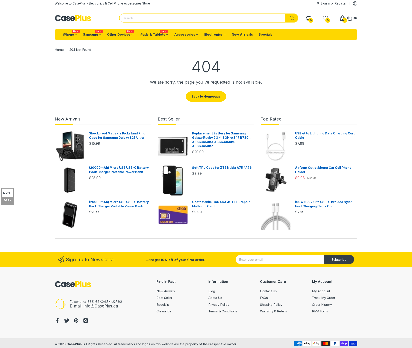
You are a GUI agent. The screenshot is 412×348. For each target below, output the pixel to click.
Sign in (326, 3)
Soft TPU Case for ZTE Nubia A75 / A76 (222, 167)
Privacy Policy (218, 305)
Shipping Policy (271, 305)
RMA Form (320, 311)
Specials (162, 305)
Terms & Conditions (222, 311)
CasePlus (74, 344)
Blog (211, 291)
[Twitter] (66, 321)
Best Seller (169, 119)
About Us (215, 298)
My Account (321, 291)
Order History (322, 305)
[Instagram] (85, 321)
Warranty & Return (273, 311)
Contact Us (268, 291)
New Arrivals (67, 119)
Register (341, 3)
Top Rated (271, 119)
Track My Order (323, 298)
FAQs (264, 298)
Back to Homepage (206, 96)
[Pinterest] (76, 321)
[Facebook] (57, 321)
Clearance (163, 311)
